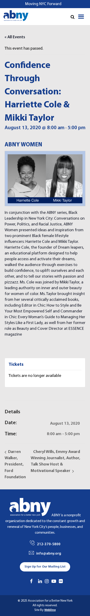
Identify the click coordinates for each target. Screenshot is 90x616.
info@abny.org (48, 553)
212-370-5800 (48, 544)
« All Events (15, 37)
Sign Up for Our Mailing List (45, 566)
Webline (50, 610)
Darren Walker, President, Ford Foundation (15, 465)
